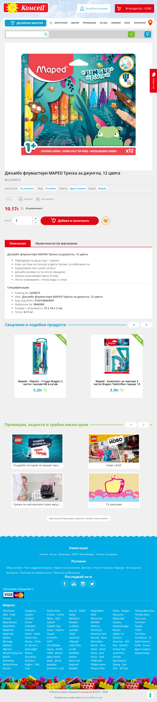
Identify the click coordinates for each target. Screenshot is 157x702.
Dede (37, 633)
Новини (116, 22)
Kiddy (72, 614)
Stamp (116, 664)
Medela (73, 668)
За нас (104, 22)
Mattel (72, 656)
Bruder (7, 668)
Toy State (140, 633)
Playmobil (118, 618)
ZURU (138, 645)
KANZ (82, 610)
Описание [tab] (18, 243)
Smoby (117, 656)
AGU (5, 614)
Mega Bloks (97, 610)
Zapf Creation (142, 641)
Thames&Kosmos (145, 610)
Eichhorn (30, 660)
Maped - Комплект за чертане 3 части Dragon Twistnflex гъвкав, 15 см (116, 384)
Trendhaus (141, 637)
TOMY (138, 630)
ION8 (50, 653)
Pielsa (116, 610)
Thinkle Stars (142, 614)
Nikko (94, 649)
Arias (12, 614)
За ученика (27, 188)
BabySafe (8, 633)
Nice (102, 645)
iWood (58, 653)
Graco (50, 630)
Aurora (7, 618)
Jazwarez (52, 664)
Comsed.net (85, 692)
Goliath (51, 622)
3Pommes (8, 610)
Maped (102, 188)
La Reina (73, 626)
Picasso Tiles (98, 668)
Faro (27, 668)
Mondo (95, 637)
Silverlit (123, 645)
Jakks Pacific (54, 656)
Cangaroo (30, 610)
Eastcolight (31, 649)
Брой (8, 220)
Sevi (115, 645)
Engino (29, 664)
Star (124, 664)
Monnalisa (97, 641)
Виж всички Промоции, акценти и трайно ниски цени (77, 518)
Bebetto (7, 645)
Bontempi (8, 660)
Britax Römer (10, 664)
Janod (58, 660)
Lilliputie (73, 641)
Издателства (142, 653)
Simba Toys (119, 649)
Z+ (150, 637)
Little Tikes (75, 645)
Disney (29, 641)
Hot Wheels (53, 645)
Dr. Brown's (31, 645)
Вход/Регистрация (96, 8)
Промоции (89, 22)
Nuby (94, 653)
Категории (61, 22)
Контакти (140, 22)
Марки (75, 22)
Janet (50, 660)
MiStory (95, 626)
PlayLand (118, 614)
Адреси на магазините (150, 22)
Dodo (37, 641)
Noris (102, 649)
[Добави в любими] (105, 221)
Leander (73, 630)
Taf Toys (123, 668)
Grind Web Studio (93, 697)
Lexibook (74, 637)
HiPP (49, 641)
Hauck (50, 633)
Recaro (117, 630)
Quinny (117, 622)
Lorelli (72, 649)
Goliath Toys (54, 626)
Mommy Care (98, 633)
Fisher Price (53, 610)
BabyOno (8, 630)
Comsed (29, 630)
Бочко (146, 645)
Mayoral (73, 664)
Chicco (28, 622)
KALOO (73, 610)
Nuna (94, 656)
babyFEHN (9, 626)
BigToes (7, 649)
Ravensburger (121, 626)
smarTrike (118, 653)
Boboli (6, 656)
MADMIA (74, 653)
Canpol (29, 614)
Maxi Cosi (74, 660)
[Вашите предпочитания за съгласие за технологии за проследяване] (150, 695)
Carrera (29, 618)
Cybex (28, 633)
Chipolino (30, 626)
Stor (115, 668)
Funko (60, 614)
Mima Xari (96, 618)
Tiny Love (140, 618)
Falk (37, 664)
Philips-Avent (98, 664)
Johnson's (52, 668)
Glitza (50, 618)
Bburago (8, 641)
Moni (104, 637)
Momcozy (96, 630)
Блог (127, 22)
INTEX (59, 649)
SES (127, 641)
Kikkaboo (74, 618)
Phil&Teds (96, 660)
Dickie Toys (31, 637)
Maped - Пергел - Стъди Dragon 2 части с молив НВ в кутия (40, 382)
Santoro (117, 637)
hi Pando (52, 637)
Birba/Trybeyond (12, 653)
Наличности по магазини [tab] (56, 243)
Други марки (78, 188)
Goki (57, 618)
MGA (93, 614)
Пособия (50, 188)
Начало (51, 22)
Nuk (101, 653)
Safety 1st (118, 633)
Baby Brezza (10, 622)
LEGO (72, 633)
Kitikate (73, 622)
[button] (134, 8)
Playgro (125, 610)
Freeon (51, 614)
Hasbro (60, 630)
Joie (62, 668)
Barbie (6, 637)
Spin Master (119, 660)
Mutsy (94, 645)
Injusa (50, 649)
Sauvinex (118, 641)
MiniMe (95, 622)
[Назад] (131, 34)
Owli (101, 656)
